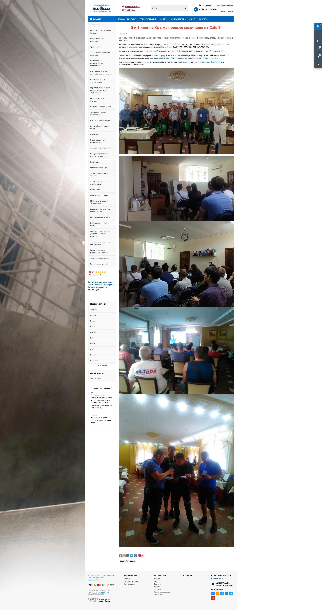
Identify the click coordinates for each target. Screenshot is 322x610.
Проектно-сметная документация (97, 81)
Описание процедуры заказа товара (162, 593)
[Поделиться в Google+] (139, 555)
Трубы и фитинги (97, 47)
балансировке (217, 62)
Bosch (92, 321)
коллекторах (205, 62)
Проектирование (148, 19)
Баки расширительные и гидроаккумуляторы (99, 155)
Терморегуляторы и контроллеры (98, 113)
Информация (160, 575)
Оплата (156, 581)
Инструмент (95, 189)
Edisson (93, 355)
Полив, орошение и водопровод (97, 141)
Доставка (157, 584)
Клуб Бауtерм (130, 10)
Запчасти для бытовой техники (99, 174)
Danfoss (93, 332)
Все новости (131, 561)
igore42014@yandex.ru (224, 585)
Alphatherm (94, 309)
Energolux (94, 360)
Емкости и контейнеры (99, 167)
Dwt (91, 349)
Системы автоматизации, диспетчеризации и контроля (100, 233)
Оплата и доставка (127, 19)
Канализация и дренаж (99, 195)
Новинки (127, 579)
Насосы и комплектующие (100, 120)
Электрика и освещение (99, 258)
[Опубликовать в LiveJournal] (142, 555)
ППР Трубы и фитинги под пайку (100, 127)
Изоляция (94, 134)
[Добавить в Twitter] (131, 555)
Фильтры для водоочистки (100, 148)
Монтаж (163, 19)
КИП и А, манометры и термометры (99, 202)
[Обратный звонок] (318, 41)
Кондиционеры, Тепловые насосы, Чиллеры (100, 210)
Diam (92, 338)
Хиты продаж (95, 379)
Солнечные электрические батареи (100, 32)
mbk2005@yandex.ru (225, 6)
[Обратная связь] (318, 34)
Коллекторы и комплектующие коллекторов (96, 63)
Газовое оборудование (99, 264)
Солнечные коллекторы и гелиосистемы (100, 243)
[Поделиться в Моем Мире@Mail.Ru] (135, 555)
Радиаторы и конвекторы (100, 106)
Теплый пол (94, 25)
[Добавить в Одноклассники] (124, 555)
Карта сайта (93, 580)
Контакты (203, 19)
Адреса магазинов (132, 6)
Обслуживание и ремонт (183, 19)
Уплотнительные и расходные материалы (99, 251)
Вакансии (188, 575)
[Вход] (318, 64)
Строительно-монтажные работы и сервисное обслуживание (100, 90)
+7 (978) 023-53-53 (208, 9)
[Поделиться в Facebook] (127, 555)
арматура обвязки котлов (180, 58)
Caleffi (92, 326)
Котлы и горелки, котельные (97, 40)
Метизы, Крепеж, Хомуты (100, 217)
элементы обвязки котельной (205, 58)
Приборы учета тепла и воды (99, 224)
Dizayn (92, 343)
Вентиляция (94, 162)
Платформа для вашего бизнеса (105, 600)
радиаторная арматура (159, 58)
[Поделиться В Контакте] (120, 555)
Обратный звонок (227, 12)
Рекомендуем (130, 575)
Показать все (102, 366)
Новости (157, 579)
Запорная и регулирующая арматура (100, 54)
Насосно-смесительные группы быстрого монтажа (100, 72)
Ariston (93, 315)
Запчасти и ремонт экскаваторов (97, 183)
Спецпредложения (131, 581)
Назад (121, 561)
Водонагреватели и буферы (97, 100)
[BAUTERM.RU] (102, 8)
